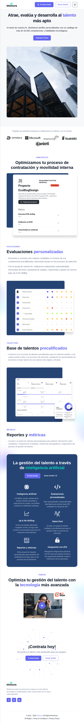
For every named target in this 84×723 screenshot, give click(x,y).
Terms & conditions (40, 718)
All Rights (28, 718)
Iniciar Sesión (49, 476)
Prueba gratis (33, 658)
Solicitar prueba (42, 38)
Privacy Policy (54, 718)
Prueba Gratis (32, 476)
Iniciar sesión (50, 658)
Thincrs (39, 715)
